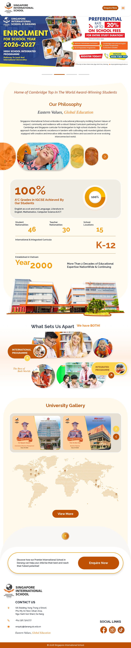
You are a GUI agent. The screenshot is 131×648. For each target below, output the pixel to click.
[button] (110, 8)
